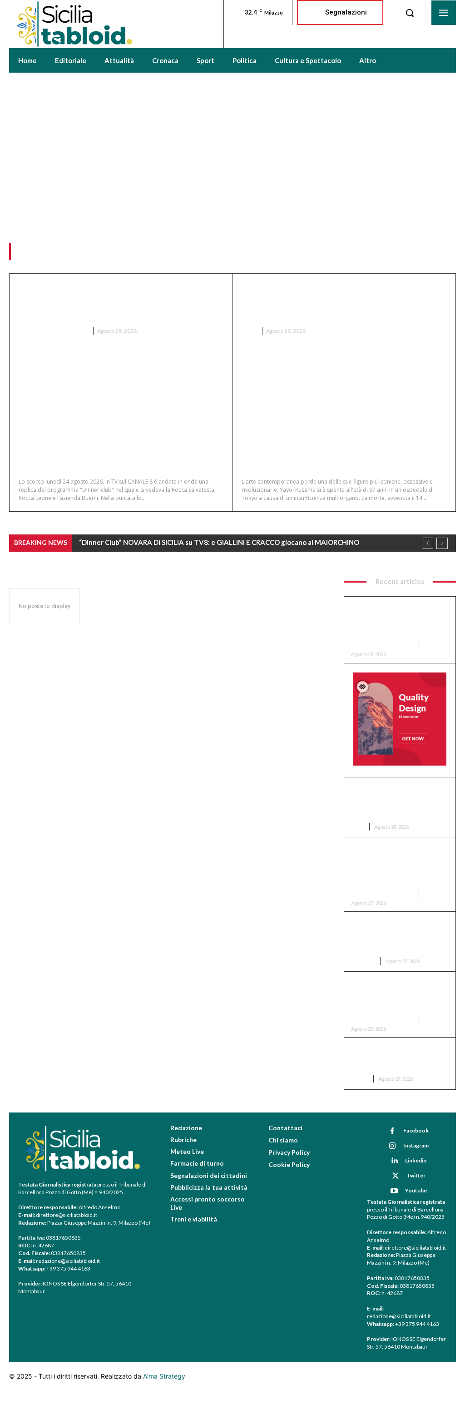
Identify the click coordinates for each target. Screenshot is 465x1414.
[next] (442, 543)
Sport (359, 1079)
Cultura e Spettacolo (53, 330)
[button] (409, 12)
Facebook (416, 1130)
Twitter (415, 1175)
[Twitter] (395, 1176)
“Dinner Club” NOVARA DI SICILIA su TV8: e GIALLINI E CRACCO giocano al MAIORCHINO (112, 301)
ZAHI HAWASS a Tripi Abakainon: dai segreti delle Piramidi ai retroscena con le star (395, 996)
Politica (363, 961)
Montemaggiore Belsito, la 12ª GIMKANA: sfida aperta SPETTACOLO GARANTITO (399, 1057)
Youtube (416, 1190)
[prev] (427, 543)
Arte (249, 330)
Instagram (416, 1145)
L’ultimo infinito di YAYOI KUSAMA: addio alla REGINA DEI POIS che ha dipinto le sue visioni (343, 301)
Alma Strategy (164, 1376)
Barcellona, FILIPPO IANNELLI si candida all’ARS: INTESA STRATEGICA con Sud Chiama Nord (398, 936)
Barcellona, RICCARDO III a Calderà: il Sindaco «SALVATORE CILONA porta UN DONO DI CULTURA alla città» (395, 866)
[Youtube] (394, 1191)
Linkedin (415, 1160)
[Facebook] (392, 1131)
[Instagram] (392, 1146)
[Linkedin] (394, 1161)
